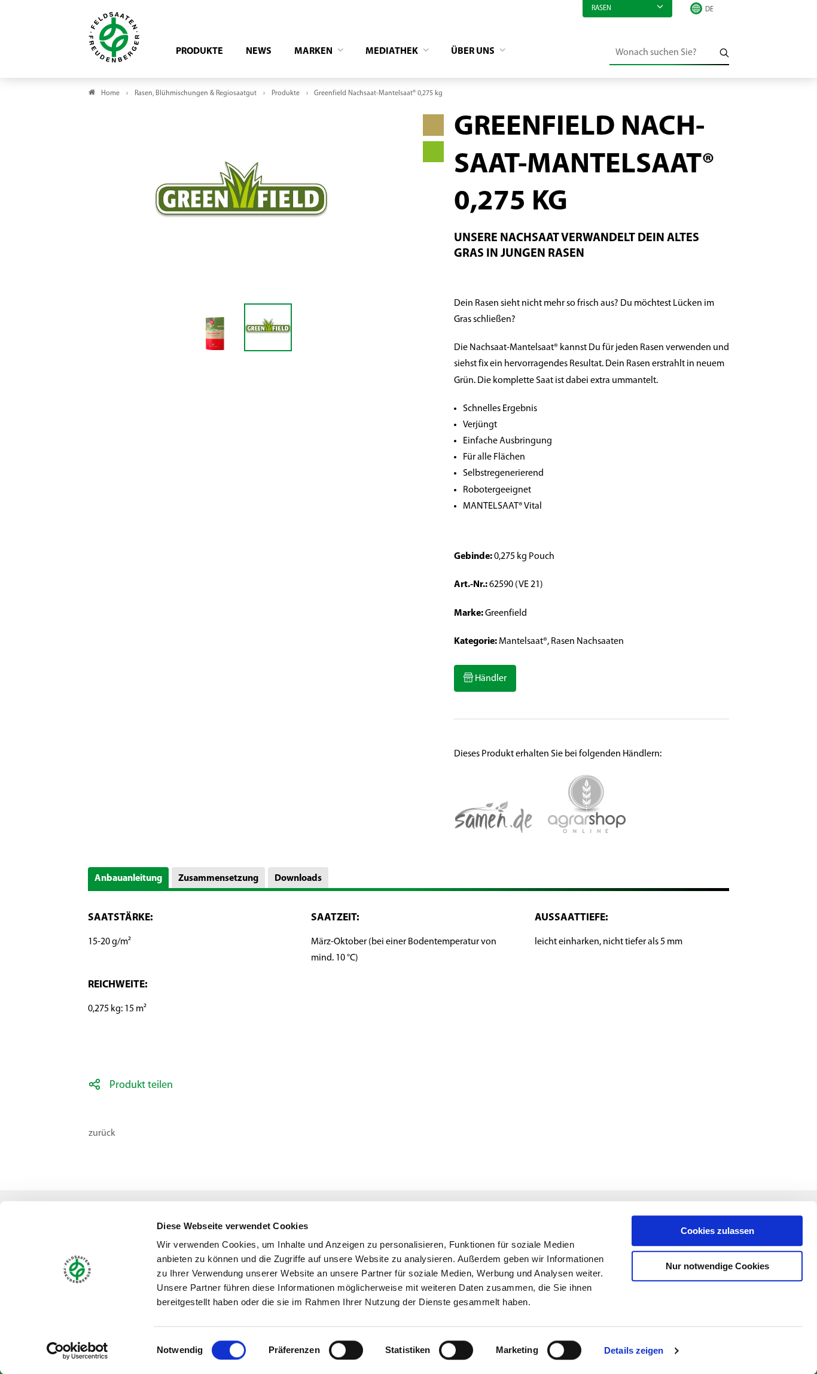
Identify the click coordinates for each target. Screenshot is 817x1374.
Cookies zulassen (717, 1231)
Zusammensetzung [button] (218, 878)
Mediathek (392, 51)
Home (110, 93)
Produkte (199, 51)
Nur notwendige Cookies (717, 1266)
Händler (490, 678)
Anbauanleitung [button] (128, 878)
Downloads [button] (298, 878)
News (259, 51)
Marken (314, 51)
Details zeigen (633, 1350)
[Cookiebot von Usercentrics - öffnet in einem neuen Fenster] (77, 1351)
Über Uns (473, 51)
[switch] (346, 1350)
